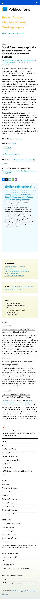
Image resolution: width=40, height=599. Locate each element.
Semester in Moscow (9, 510)
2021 (6, 289)
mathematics (8, 273)
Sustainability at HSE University (13, 453)
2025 (20, 287)
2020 (10, 289)
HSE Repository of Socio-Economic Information (19, 583)
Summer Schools (8, 506)
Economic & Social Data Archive (13, 575)
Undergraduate (7, 492)
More (21, 289)
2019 (13, 289)
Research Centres (8, 527)
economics (21, 267)
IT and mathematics (10, 271)
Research (6, 520)
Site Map (5, 594)
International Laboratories (11, 523)
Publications (19, 9)
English (14, 144)
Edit (37, 597)
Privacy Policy (31, 591)
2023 (27, 287)
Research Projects (8, 531)
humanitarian (22, 269)
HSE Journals (6, 561)
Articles (17, 17)
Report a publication (8, 33)
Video (4, 579)
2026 (16, 287)
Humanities (10, 308)
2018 (17, 289)
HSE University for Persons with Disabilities (17, 471)
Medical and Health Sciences (16, 310)
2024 (24, 287)
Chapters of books (14, 22)
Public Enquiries (7, 475)
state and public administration (14, 275)
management (24, 271)
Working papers (13, 27)
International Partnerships (11, 460)
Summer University (8, 503)
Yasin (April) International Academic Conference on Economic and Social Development (19, 546)
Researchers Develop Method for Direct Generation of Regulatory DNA (18, 330)
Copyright (22, 591)
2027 (12, 287)
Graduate (5, 495)
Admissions (6, 484)
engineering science (11, 269)
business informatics (10, 267)
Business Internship (8, 514)
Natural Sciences (12, 312)
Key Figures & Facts (9, 449)
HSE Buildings (6, 467)
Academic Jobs (7, 542)
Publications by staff (9, 557)
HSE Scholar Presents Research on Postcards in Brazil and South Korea (16, 395)
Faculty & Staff (7, 464)
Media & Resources (11, 553)
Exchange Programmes (10, 499)
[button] (4, 190)
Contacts (15, 591)
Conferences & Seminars (11, 538)
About (5, 442)
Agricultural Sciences (13, 303)
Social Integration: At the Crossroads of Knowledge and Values (18, 363)
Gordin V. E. (5, 65)
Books (6, 17)
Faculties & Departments (10, 456)
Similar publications (17, 187)
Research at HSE (19, 33)
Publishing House (8, 564)
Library (4, 572)
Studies (6, 481)
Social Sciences (12, 315)
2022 (31, 287)
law (18, 271)
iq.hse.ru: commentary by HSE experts (15, 568)
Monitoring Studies (9, 534)
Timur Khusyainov (7, 401)
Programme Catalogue (10, 488)
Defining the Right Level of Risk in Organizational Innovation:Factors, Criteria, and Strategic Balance (19, 197)
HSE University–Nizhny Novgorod (21, 403)
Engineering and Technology (16, 306)
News (4, 322)
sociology (16, 273)
